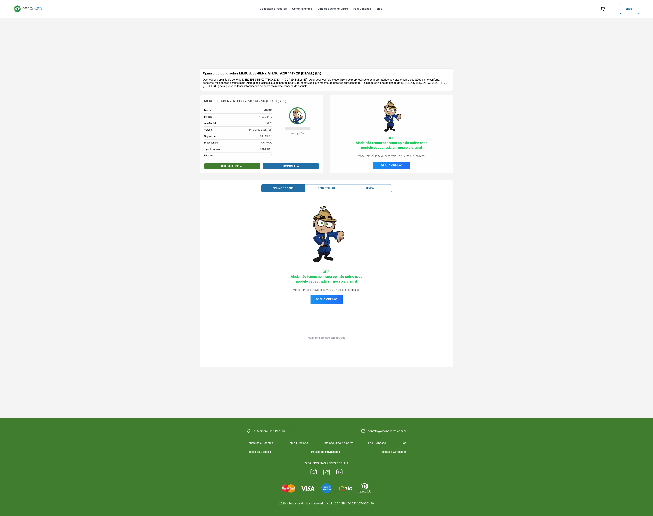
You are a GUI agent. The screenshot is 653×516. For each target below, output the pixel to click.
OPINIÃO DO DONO (283, 188)
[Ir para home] (28, 8)
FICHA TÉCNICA (326, 188)
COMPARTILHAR (291, 166)
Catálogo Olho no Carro (332, 8)
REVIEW (370, 188)
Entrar (630, 8)
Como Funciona (302, 8)
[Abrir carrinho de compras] (602, 8)
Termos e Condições (393, 451)
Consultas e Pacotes (273, 8)
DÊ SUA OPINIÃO (391, 165)
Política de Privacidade (325, 451)
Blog (379, 8)
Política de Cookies (259, 451)
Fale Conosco (362, 8)
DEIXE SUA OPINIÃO (232, 166)
